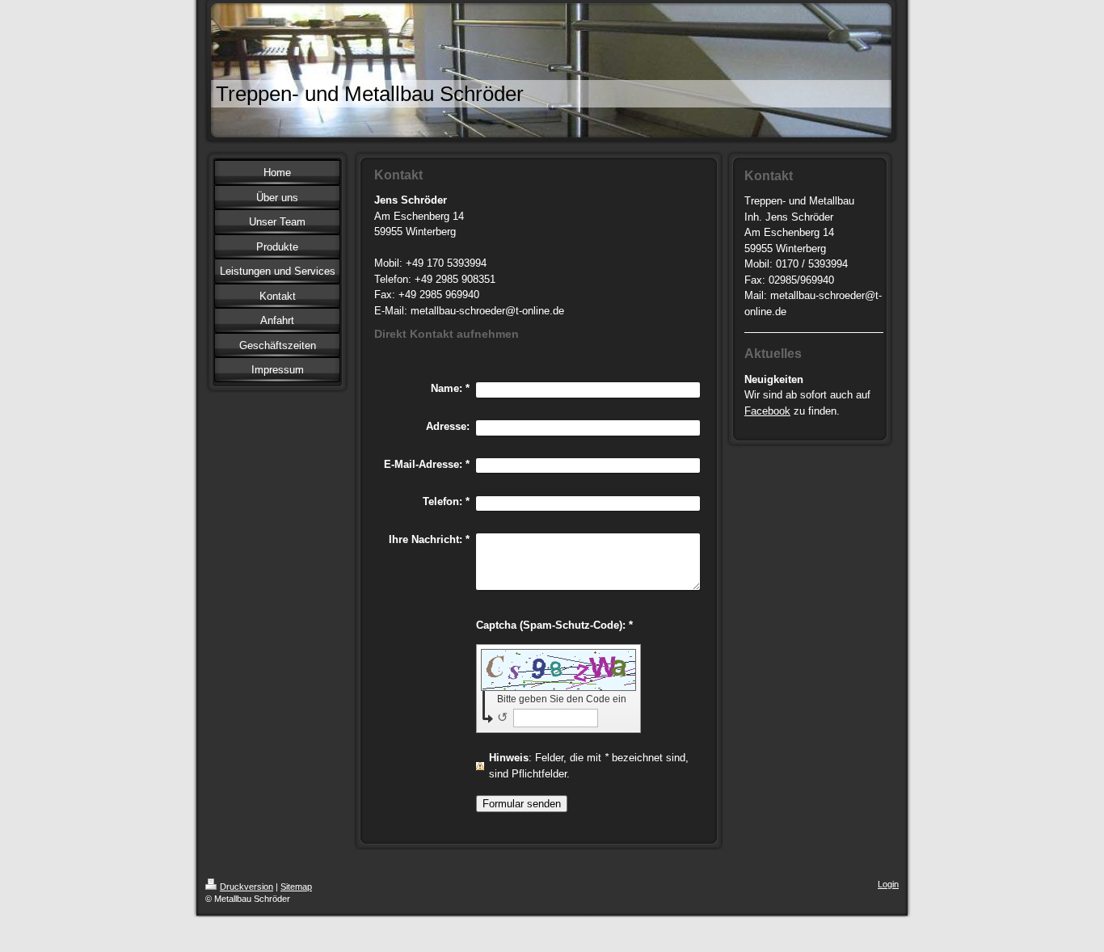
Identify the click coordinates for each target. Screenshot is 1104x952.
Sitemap (296, 886)
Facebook (767, 411)
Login (888, 884)
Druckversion (246, 886)
